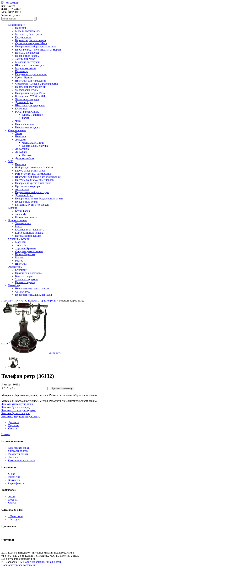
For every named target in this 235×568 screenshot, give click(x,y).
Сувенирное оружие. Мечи (31, 43)
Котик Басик (22, 210)
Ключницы (21, 71)
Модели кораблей (25, 68)
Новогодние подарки (27, 127)
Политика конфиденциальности (42, 561)
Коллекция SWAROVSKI (30, 96)
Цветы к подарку (25, 282)
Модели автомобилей (27, 30)
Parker (25, 117)
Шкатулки (21, 263)
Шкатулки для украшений (30, 80)
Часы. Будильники (33, 142)
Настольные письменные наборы (34, 179)
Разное (19, 260)
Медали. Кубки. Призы (28, 34)
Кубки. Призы (23, 77)
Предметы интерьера (27, 186)
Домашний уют (24, 102)
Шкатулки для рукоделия (30, 105)
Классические (16, 24)
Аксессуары (22, 189)
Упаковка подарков (26, 279)
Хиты (18, 133)
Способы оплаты (18, 450)
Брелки (19, 257)
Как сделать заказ (18, 447)
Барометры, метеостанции (30, 40)
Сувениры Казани (19, 238)
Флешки (27, 155)
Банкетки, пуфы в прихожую (32, 204)
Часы (18, 120)
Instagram (14, 519)
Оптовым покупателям (21, 460)
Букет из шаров (24, 276)
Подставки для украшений (30, 86)
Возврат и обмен (18, 454)
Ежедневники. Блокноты (30, 229)
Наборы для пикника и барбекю (34, 167)
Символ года (22, 291)
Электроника (23, 223)
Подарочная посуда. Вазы (30, 93)
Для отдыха (22, 148)
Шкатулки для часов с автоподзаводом (38, 176)
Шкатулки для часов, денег (31, 65)
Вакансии (14, 476)
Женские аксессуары (27, 99)
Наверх (5, 434)
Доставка (13, 422)
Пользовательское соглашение (19, 565)
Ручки (18, 226)
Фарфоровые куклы (26, 89)
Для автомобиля (24, 158)
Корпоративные (17, 220)
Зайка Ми (20, 214)
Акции (12, 496)
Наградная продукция (28, 235)
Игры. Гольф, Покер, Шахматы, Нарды (38, 49)
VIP (10, 161)
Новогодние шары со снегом (32, 288)
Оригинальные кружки (35, 145)
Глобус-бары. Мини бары (30, 170)
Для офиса (21, 151)
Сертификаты (16, 483)
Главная (6, 300)
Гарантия (13, 425)
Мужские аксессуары (27, 62)
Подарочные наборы (27, 55)
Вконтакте (15, 516)
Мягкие (12, 207)
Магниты (20, 241)
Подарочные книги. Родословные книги (39, 198)
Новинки (20, 27)
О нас (11, 473)
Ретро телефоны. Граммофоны (33, 173)
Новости (13, 499)
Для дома (20, 139)
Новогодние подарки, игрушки (33, 294)
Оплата (12, 428)
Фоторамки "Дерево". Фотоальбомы (36, 83)
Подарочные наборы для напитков (35, 46)
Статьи (12, 502)
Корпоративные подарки (29, 232)
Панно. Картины (25, 254)
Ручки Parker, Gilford (27, 111)
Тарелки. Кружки (25, 248)
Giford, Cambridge (32, 114)
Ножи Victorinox (24, 124)
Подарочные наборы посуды (32, 192)
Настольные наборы (27, 52)
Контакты (14, 480)
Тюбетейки (21, 245)
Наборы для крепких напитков (33, 183)
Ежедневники (23, 37)
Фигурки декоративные (29, 251)
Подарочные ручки (26, 201)
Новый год (14, 285)
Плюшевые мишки (26, 217)
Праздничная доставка (28, 273)
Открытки (21, 269)
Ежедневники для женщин (31, 74)
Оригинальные (17, 130)
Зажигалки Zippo (25, 58)
